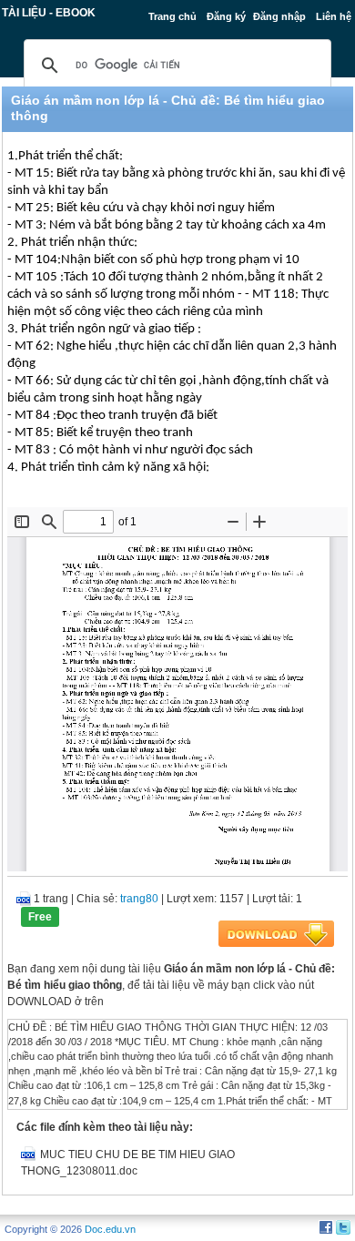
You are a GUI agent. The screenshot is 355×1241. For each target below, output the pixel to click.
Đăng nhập (279, 16)
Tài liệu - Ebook (49, 12)
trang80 (139, 898)
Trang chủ (172, 16)
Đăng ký (226, 16)
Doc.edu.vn (110, 1229)
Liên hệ (333, 16)
